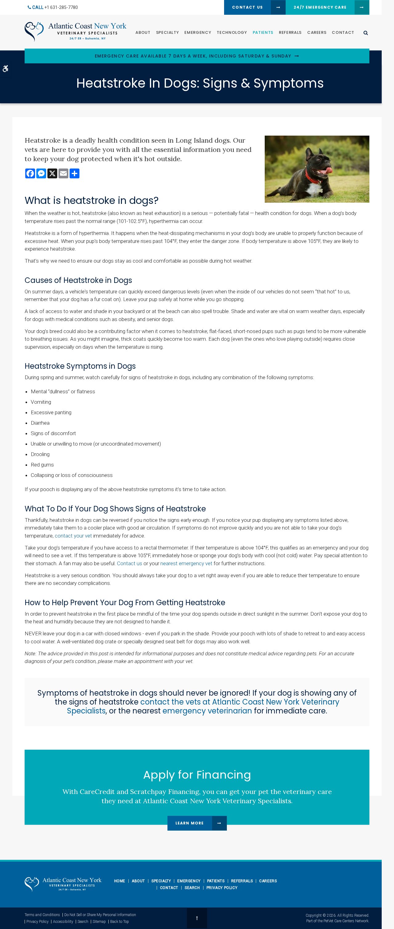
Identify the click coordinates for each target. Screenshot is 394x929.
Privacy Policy (222, 888)
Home (119, 881)
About (142, 32)
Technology (232, 32)
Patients (263, 32)
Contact (343, 32)
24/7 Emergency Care (320, 7)
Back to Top (119, 921)
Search (192, 888)
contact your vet (73, 536)
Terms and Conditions (42, 915)
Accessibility (63, 921)
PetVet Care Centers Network (346, 921)
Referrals (290, 32)
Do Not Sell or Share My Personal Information (100, 915)
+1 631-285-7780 (61, 7)
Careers (317, 32)
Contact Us (247, 7)
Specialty (167, 32)
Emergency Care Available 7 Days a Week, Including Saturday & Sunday (193, 56)
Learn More (189, 823)
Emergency (197, 32)
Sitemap (99, 921)
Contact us (129, 563)
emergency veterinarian (207, 711)
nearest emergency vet (186, 563)
